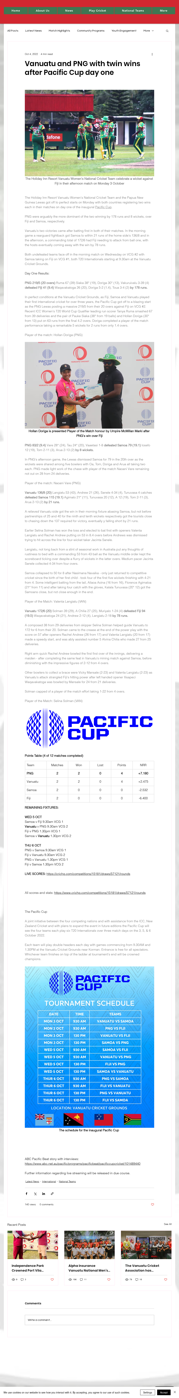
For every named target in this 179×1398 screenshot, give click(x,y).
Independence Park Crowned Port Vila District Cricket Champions (28, 1268)
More (147, 30)
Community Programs (91, 30)
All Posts (12, 30)
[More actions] (152, 54)
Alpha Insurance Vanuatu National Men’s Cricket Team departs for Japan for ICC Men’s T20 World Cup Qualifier (89, 1268)
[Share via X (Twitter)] (35, 1193)
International (49, 1181)
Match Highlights (59, 30)
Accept (164, 1392)
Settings (147, 1392)
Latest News (33, 30)
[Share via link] (52, 1193)
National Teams (67, 1181)
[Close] (175, 1392)
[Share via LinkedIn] (43, 1193)
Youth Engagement (124, 30)
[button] (42, 10)
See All (168, 1224)
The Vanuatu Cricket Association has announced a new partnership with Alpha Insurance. (144, 1268)
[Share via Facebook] (26, 1193)
